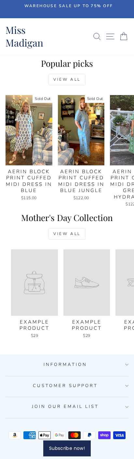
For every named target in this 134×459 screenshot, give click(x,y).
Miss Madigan (24, 36)
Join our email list (65, 407)
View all (67, 79)
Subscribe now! (67, 448)
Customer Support (65, 386)
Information (65, 365)
